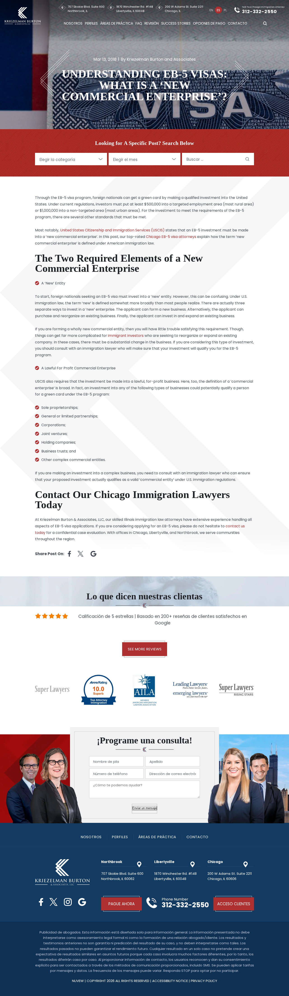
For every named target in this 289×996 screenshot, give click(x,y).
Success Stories (176, 23)
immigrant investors (126, 335)
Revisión (151, 23)
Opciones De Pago (209, 23)
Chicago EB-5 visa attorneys (171, 236)
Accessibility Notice (170, 980)
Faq (138, 23)
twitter (81, 554)
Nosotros (73, 23)
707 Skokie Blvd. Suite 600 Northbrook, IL (86, 9)
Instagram (68, 902)
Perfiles (91, 23)
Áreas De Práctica (116, 23)
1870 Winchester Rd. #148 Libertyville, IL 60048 (134, 9)
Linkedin (93, 554)
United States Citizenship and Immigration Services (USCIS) (112, 230)
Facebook (41, 902)
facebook (69, 554)
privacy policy (204, 980)
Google (82, 902)
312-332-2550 (259, 11)
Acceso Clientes (233, 904)
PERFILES (120, 837)
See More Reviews (144, 649)
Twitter (53, 902)
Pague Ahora (121, 904)
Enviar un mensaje (144, 808)
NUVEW (78, 980)
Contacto (237, 23)
